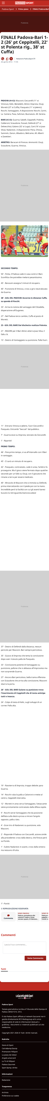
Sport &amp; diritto (9, 1068)
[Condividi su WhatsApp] (2, 58)
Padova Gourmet (8, 1064)
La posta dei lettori (9, 1055)
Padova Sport (8, 9)
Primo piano (23, 9)
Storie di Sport (7, 1045)
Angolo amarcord (9, 1058)
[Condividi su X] (11, 58)
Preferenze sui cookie (10, 1096)
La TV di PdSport (8, 1061)
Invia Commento (35, 958)
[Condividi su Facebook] (7, 58)
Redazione (6, 1080)
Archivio (5, 1092)
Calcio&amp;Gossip (9, 1048)
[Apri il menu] (3, 2)
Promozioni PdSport (10, 1051)
